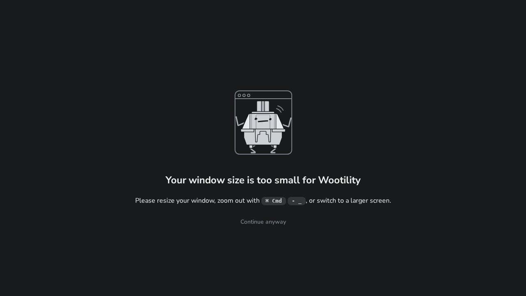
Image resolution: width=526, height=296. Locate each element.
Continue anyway (263, 222)
